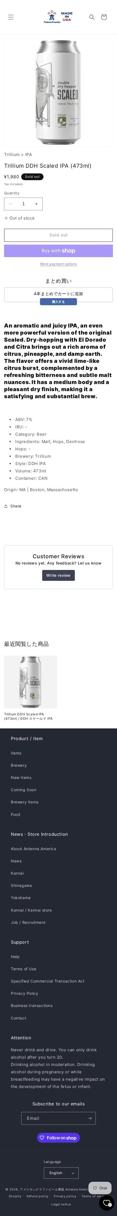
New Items (21, 777)
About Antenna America (33, 848)
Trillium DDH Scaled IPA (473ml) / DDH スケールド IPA (28, 716)
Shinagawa (21, 885)
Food (15, 814)
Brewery (19, 765)
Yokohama (21, 897)
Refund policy (37, 1196)
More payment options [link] (58, 264)
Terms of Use (23, 968)
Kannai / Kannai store (31, 910)
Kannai (17, 873)
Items (16, 753)
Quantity (11, 193)
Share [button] (15, 506)
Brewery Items (25, 802)
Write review (58, 575)
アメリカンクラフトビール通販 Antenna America (56, 1189)
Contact (18, 1018)
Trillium (12, 154)
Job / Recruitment (28, 922)
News (16, 861)
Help (15, 956)
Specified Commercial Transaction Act (48, 981)
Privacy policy (65, 1196)
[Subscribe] (90, 1118)
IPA (28, 154)
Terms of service (95, 1196)
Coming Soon (23, 789)
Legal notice (61, 1204)
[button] (11, 17)
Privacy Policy (24, 993)
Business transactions (32, 1005)
